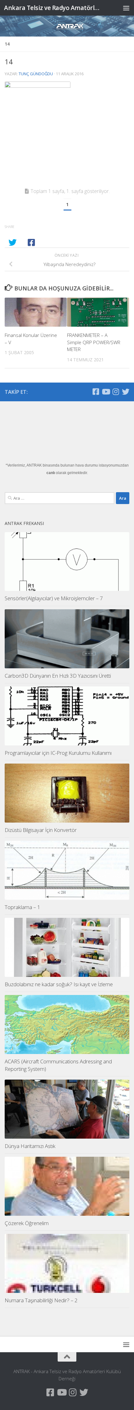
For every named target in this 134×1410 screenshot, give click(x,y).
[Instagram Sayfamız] (115, 391)
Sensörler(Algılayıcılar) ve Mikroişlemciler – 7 (54, 598)
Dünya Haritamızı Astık (30, 1146)
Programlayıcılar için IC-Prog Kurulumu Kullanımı (58, 752)
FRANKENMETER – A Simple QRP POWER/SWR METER (93, 342)
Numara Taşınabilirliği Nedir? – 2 (41, 1300)
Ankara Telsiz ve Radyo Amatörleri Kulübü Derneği (52, 7)
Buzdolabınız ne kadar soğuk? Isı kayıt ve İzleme (59, 984)
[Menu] (126, 8)
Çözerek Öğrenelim (27, 1223)
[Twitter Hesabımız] (125, 391)
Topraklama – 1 (22, 907)
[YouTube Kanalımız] (105, 391)
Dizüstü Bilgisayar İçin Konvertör (41, 830)
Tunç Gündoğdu (36, 74)
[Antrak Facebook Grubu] (95, 391)
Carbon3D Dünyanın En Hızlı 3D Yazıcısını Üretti (58, 675)
